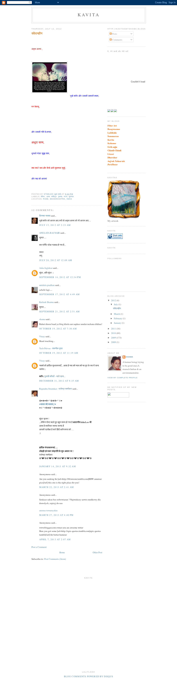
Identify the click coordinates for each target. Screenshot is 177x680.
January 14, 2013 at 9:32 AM (57, 466)
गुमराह (60, 196)
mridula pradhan (47, 285)
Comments (117, 39)
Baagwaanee (114, 129)
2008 (114, 342)
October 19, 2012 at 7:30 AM (58, 328)
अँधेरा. (43, 196)
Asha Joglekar (45, 268)
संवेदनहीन (117, 308)
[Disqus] (88, 624)
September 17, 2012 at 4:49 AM (59, 294)
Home (62, 552)
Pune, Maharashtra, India (57, 199)
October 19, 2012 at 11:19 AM (58, 352)
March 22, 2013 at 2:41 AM (56, 487)
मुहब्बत (71, 196)
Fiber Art (112, 125)
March (117, 313)
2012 (114, 300)
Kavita (89, 14)
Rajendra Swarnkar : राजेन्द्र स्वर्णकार (55, 388)
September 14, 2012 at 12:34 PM (60, 277)
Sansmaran (113, 136)
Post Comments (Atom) (55, 558)
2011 (114, 328)
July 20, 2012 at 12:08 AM (55, 260)
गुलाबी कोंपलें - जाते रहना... (54, 376)
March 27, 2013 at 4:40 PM (56, 514)
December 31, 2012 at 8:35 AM (59, 380)
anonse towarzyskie (48, 510)
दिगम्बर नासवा (44, 215)
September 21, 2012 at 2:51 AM (59, 311)
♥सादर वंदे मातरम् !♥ (47, 404)
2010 (114, 333)
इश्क (48, 196)
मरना (65, 196)
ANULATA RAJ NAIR (49, 232)
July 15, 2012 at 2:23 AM (55, 225)
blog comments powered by (88, 676)
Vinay (42, 336)
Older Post (97, 552)
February (118, 318)
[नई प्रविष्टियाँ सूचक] (118, 396)
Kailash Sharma (46, 302)
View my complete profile (123, 378)
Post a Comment (39, 547)
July (116, 304)
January (118, 322)
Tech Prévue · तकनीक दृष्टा (51, 348)
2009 (114, 337)
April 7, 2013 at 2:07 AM (55, 539)
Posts (114, 33)
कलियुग (54, 196)
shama (42, 319)
